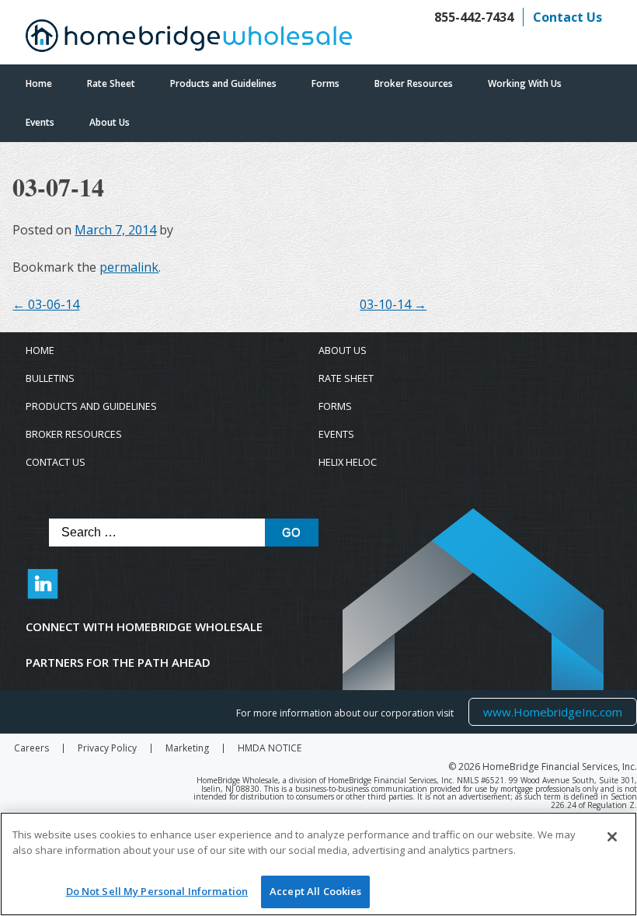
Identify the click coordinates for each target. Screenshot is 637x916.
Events (40, 122)
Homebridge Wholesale (189, 39)
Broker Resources (413, 83)
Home (39, 83)
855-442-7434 (473, 17)
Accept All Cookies (315, 891)
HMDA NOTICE (269, 748)
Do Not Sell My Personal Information (157, 891)
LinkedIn (43, 591)
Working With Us (525, 83)
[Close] (612, 837)
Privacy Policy (107, 748)
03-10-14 (393, 304)
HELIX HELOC (347, 462)
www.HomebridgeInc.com (552, 711)
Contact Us (567, 17)
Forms (325, 83)
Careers (31, 748)
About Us (109, 122)
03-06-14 (45, 304)
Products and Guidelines (223, 83)
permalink (128, 267)
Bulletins (50, 378)
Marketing (187, 748)
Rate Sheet (111, 83)
